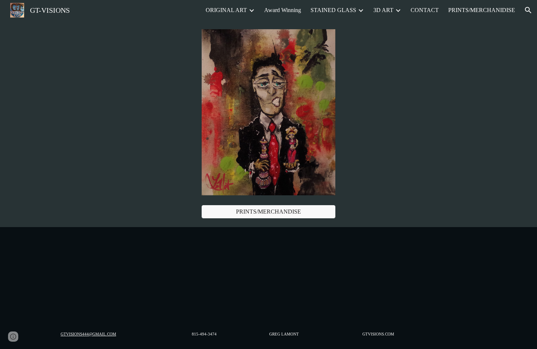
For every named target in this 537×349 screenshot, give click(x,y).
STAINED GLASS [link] (333, 10)
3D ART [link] (383, 10)
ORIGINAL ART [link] (226, 10)
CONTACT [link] (425, 10)
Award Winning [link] (282, 10)
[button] (528, 10)
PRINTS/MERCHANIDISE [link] (481, 10)
